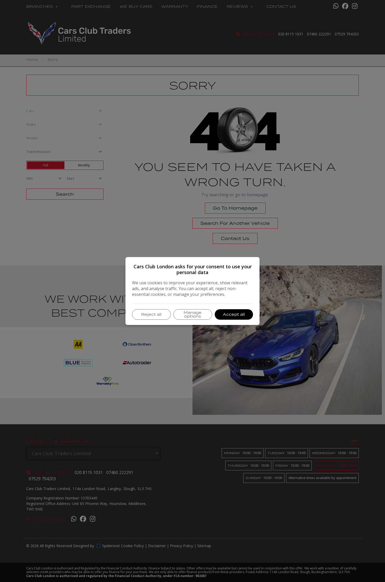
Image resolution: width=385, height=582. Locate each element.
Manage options (193, 314)
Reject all (151, 314)
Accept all (234, 314)
